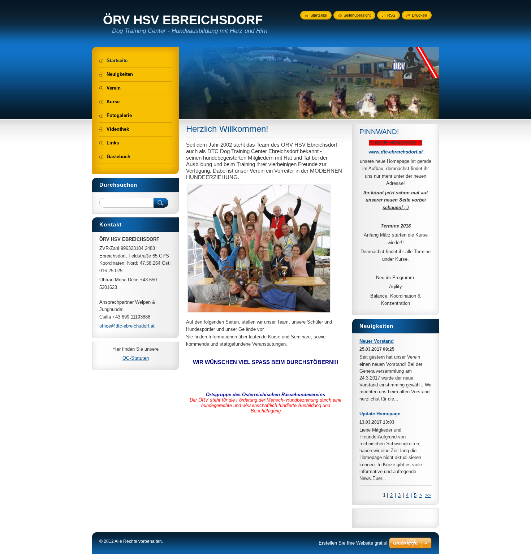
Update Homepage (379, 413)
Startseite (318, 15)
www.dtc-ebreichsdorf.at (395, 152)
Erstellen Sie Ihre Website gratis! (353, 543)
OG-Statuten (135, 358)
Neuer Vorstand (376, 341)
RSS (391, 15)
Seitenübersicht (357, 15)
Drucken (419, 15)
